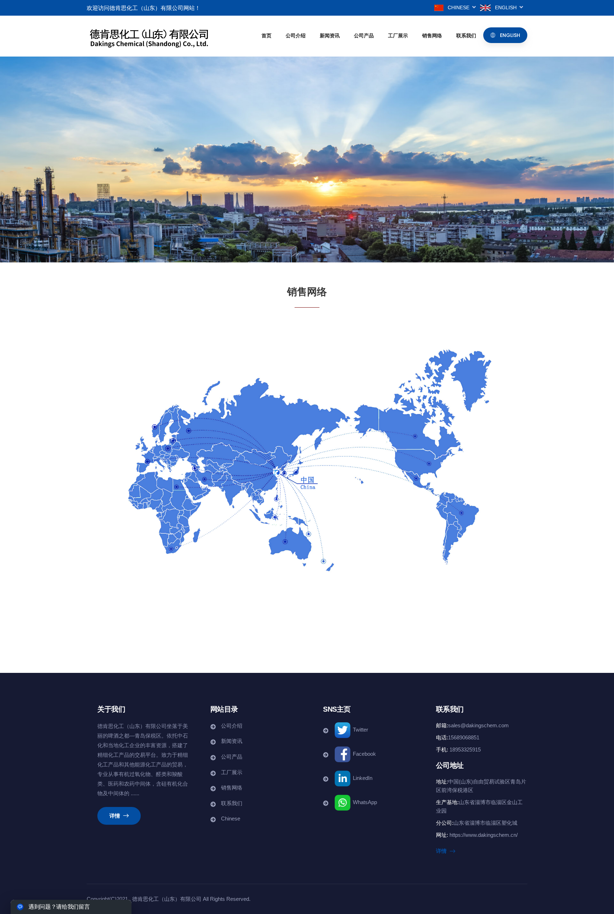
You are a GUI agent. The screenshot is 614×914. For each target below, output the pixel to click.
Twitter (359, 730)
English (507, 7)
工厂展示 (398, 35)
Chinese (460, 7)
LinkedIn (361, 778)
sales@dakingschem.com (478, 725)
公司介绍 (296, 35)
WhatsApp (364, 802)
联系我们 (466, 35)
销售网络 (432, 35)
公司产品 (364, 35)
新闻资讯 (330, 35)
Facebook (363, 754)
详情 (115, 816)
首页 (266, 35)
